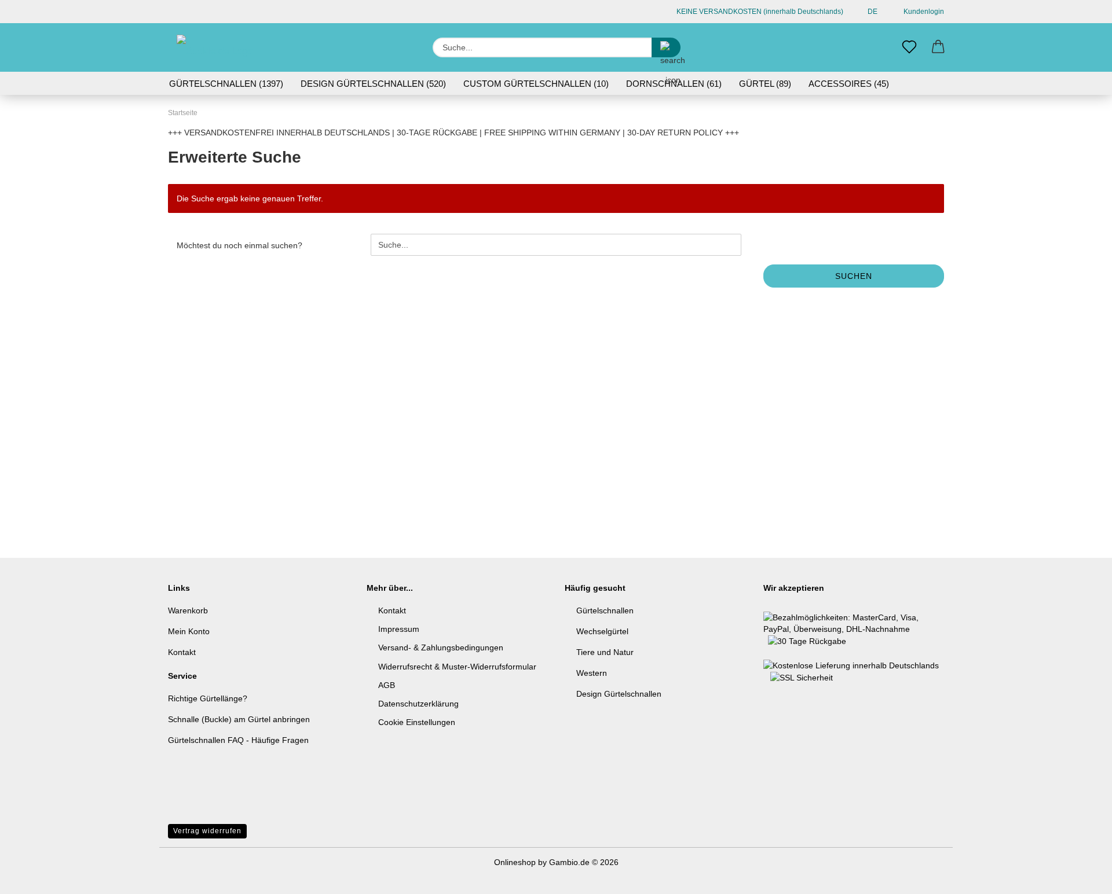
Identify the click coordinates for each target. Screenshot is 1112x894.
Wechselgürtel (602, 631)
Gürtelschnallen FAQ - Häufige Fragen (238, 740)
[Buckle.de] (218, 47)
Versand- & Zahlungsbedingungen (440, 647)
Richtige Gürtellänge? (207, 698)
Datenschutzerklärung (418, 703)
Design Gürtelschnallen (618, 693)
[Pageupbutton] (1080, 877)
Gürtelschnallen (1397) (226, 84)
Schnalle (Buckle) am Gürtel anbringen (239, 719)
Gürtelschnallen (605, 610)
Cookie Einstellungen (416, 722)
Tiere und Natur (605, 652)
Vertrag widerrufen (207, 831)
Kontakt (182, 652)
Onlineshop (515, 862)
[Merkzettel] (909, 47)
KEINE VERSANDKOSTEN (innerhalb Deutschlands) (759, 12)
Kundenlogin (922, 12)
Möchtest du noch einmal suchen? (239, 245)
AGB (386, 685)
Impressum (398, 629)
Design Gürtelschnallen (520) (373, 84)
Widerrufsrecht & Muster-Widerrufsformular (457, 666)
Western (591, 673)
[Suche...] (666, 47)
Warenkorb (188, 610)
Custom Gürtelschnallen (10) (536, 84)
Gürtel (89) (765, 84)
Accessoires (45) (849, 84)
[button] (938, 47)
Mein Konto (189, 631)
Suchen (853, 276)
